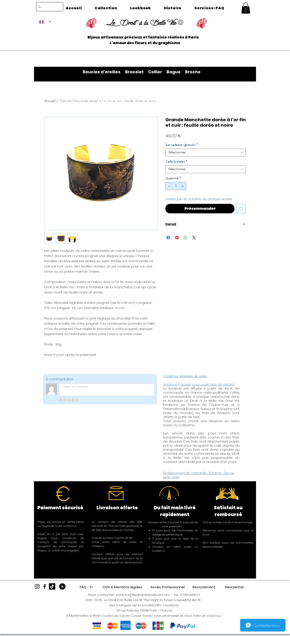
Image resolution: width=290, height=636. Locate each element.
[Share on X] (194, 237)
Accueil (49, 100)
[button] (245, 8)
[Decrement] (169, 186)
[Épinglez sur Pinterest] (177, 237)
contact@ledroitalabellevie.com (143, 594)
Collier (157, 72)
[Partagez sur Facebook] (168, 237)
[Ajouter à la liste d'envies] (241, 208)
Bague (176, 72)
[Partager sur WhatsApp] (185, 237)
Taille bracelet (176, 161)
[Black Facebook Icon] (44, 586)
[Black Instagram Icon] (37, 586)
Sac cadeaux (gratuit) (181, 145)
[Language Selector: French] (45, 22)
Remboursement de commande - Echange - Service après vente (198, 475)
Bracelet (136, 72)
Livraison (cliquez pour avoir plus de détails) (199, 384)
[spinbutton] (176, 186)
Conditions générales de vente (184, 376)
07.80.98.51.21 (190, 594)
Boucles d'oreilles (104, 72)
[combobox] (205, 152)
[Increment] (183, 186)
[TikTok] (52, 586)
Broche (193, 72)
